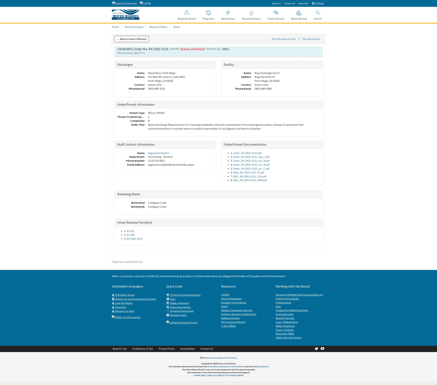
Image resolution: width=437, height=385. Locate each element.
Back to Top (120, 348)
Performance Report (233, 322)
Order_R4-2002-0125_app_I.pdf (251, 156)
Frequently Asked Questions (292, 310)
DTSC (225, 375)
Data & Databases (231, 298)
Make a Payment (179, 303)
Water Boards (299, 18)
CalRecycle (211, 375)
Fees (172, 299)
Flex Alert (120, 307)
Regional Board (187, 18)
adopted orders (158, 27)
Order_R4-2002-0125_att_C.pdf (251, 168)
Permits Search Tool (284, 39)
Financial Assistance (181, 311)
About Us (276, 3)
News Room (228, 18)
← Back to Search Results (132, 39)
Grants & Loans (284, 314)
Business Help (178, 315)
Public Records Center (288, 337)
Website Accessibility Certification (220, 357)
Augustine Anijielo (158, 153)
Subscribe (303, 3)
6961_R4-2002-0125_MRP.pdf (250, 180)
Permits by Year (311, 39)
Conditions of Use (142, 348)
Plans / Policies (285, 330)
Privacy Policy (167, 348)
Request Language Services (236, 310)
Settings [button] (319, 3)
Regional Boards (261, 366)
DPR (220, 375)
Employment (283, 302)
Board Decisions (251, 18)
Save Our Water (124, 303)
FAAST (224, 306)
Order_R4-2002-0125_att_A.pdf (251, 160)
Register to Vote (124, 311)
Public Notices (275, 18)
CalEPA (197, 375)
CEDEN (225, 294)
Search (318, 18)
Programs (208, 18)
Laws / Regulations (287, 322)
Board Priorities (285, 318)
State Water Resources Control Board (226, 366)
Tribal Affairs (228, 326)
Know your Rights (180, 307)
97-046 (130, 234)
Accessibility (187, 348)
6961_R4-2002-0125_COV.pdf (249, 176)
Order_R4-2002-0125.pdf (247, 153)
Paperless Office (285, 333)
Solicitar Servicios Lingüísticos (238, 314)
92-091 (130, 231)
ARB (203, 375)
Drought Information (233, 302)
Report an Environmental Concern (135, 299)
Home (115, 27)
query (176, 27)
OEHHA (232, 375)
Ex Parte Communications (185, 295)
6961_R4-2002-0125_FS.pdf (248, 172)
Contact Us (289, 3)
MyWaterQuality (230, 318)
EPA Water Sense (125, 295)
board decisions (134, 27)
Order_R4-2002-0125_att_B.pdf (251, 164)
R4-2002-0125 (134, 238)
